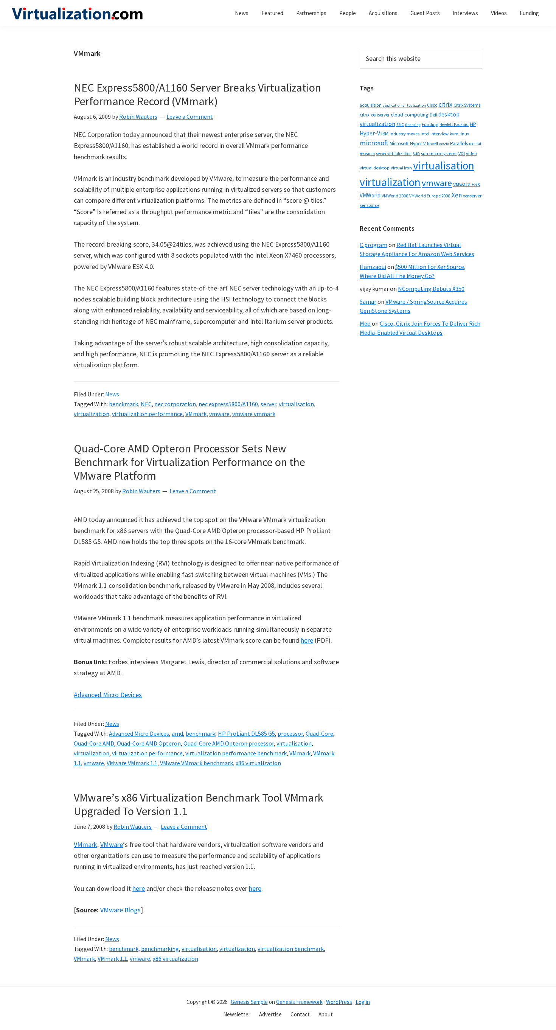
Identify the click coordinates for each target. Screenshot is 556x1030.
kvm (454, 134)
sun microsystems (439, 153)
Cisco (432, 105)
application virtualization (404, 105)
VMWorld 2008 (395, 196)
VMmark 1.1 (112, 958)
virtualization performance (147, 414)
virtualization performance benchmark (236, 753)
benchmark (200, 733)
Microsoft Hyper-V (408, 143)
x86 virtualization (258, 763)
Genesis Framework (299, 1001)
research (367, 153)
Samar (368, 301)
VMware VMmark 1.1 (132, 763)
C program (373, 245)
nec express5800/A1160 (228, 404)
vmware (219, 414)
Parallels (459, 143)
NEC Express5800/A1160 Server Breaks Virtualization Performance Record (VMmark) (197, 94)
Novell (432, 143)
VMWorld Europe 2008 (429, 196)
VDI (461, 153)
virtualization (91, 414)
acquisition (371, 105)
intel (425, 134)
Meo (365, 323)
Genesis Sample (249, 1001)
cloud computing (410, 114)
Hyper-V (370, 133)
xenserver (472, 196)
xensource (369, 205)
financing (413, 124)
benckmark (123, 404)
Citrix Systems (466, 105)
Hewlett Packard (454, 124)
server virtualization (394, 153)
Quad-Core (319, 733)
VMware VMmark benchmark (196, 763)
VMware (111, 844)
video (471, 153)
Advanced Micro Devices (108, 694)
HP (473, 124)
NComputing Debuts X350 (431, 288)
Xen (457, 195)
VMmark (196, 414)
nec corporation (175, 404)
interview (439, 134)
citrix (445, 104)
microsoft (374, 142)
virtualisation (296, 404)
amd (177, 733)
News (112, 394)
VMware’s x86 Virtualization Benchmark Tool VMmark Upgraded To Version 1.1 (198, 804)
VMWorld (370, 195)
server (268, 404)
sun (416, 153)
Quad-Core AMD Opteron (149, 743)
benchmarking (160, 948)
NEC (146, 404)
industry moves (404, 134)
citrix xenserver (375, 115)
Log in (363, 1001)
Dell (433, 115)
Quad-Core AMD (94, 743)
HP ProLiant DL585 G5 (246, 733)
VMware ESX (466, 184)
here (307, 640)
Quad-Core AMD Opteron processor (228, 743)
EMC (400, 124)
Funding (430, 124)
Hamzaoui (373, 266)
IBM (384, 133)
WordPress (339, 1001)
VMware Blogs (120, 910)
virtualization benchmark (291, 948)
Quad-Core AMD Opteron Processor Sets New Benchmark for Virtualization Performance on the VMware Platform (189, 462)
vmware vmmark (253, 414)
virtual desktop (375, 168)
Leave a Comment (189, 116)
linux (464, 134)
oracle (444, 143)
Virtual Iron (401, 168)
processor (290, 733)
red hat (475, 143)
